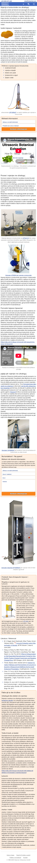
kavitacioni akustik (7, 700)
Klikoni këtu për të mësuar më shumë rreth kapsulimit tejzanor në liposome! (18, 343)
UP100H (25, 621)
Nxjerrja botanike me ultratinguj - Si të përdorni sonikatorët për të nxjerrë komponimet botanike (18, 167)
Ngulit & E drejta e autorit (23, 855)
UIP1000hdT (12, 112)
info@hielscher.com (30, 1)
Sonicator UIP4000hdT (8, 450)
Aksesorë (13, 392)
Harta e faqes (10, 855)
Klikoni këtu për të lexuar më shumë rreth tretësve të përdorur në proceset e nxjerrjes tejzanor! (17, 772)
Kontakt (25, 857)
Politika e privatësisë (15, 857)
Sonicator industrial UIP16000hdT (11, 568)
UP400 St (26, 238)
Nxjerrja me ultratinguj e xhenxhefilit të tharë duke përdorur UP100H (18, 368)
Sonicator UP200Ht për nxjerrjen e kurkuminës (18, 275)
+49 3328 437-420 (6, 1)
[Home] (5, 4)
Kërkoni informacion (18, 129)
